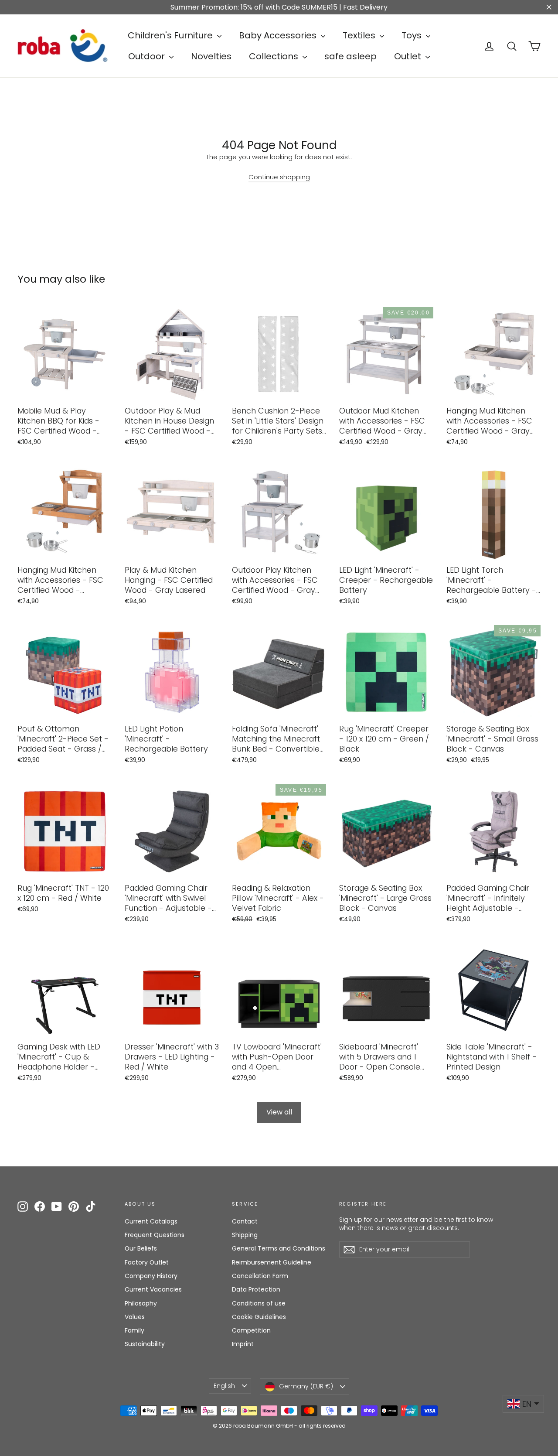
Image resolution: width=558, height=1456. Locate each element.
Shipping (245, 1234)
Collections (274, 56)
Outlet (408, 56)
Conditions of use (259, 1303)
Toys (412, 35)
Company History (151, 1275)
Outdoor (147, 56)
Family (134, 1330)
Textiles (360, 35)
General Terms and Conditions (278, 1248)
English (224, 1385)
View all (279, 1112)
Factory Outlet (147, 1262)
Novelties (211, 56)
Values (135, 1316)
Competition (251, 1330)
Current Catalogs (151, 1221)
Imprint (243, 1344)
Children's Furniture (171, 35)
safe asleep (350, 56)
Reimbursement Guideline (271, 1262)
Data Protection (256, 1289)
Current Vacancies (153, 1289)
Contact (245, 1221)
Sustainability (145, 1344)
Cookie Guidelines (259, 1316)
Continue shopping (279, 176)
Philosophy (141, 1303)
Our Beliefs (141, 1248)
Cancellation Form (260, 1275)
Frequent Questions (154, 1234)
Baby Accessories (279, 35)
